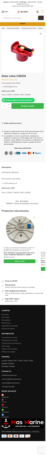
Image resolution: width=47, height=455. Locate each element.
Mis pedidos (6, 320)
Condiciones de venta (9, 337)
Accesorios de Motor (13, 28)
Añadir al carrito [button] (20, 261)
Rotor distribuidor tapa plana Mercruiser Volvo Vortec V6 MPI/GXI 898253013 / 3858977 (19, 254)
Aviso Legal (6, 346)
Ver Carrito (5, 317)
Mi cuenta (5, 314)
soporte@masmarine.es (11, 383)
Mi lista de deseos (8, 329)
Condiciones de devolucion (11, 343)
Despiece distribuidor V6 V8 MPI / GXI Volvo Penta (19, 248)
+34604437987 (14, 2)
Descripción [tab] (6, 167)
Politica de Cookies (8, 352)
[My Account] (37, 11)
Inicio (3, 28)
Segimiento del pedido (10, 326)
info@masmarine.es (23, 4)
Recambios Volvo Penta (29, 28)
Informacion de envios (9, 340)
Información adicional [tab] (10, 172)
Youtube (5, 407)
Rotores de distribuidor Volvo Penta (26, 203)
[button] (42, 11)
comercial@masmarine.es (11, 379)
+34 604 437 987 (8, 387)
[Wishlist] (34, 217)
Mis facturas (6, 323)
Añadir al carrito (27, 106)
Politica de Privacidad (9, 349)
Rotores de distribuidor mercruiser (16, 247)
